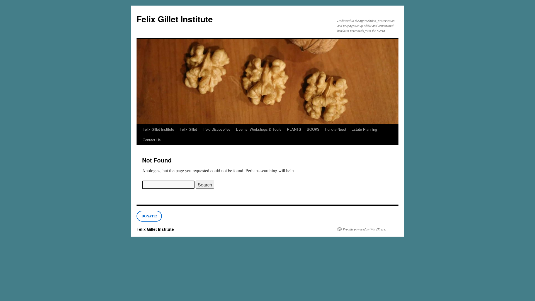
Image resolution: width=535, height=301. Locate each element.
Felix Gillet (188, 129)
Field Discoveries (216, 129)
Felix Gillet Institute (175, 19)
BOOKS (313, 129)
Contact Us (152, 139)
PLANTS (294, 129)
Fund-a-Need (335, 129)
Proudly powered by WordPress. (364, 229)
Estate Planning (364, 129)
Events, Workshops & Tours (258, 129)
